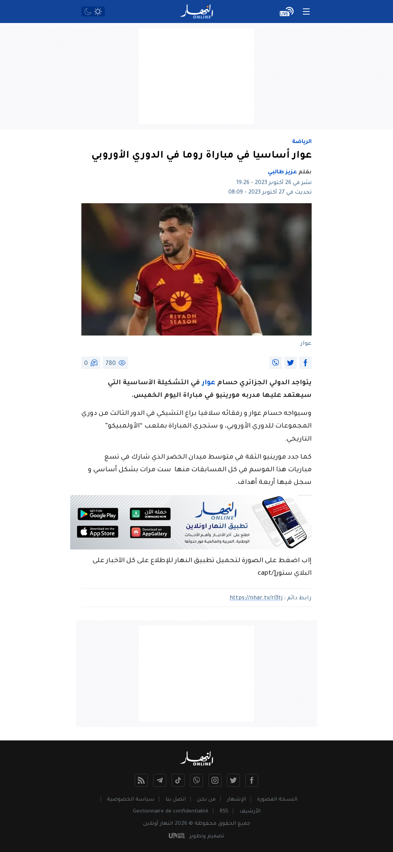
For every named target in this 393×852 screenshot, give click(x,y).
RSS (224, 811)
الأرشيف (250, 811)
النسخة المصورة (277, 800)
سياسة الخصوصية (130, 800)
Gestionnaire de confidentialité (170, 811)
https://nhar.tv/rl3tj (256, 598)
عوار (208, 383)
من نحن (206, 800)
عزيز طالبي (282, 172)
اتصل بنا (175, 800)
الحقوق (227, 824)
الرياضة (302, 142)
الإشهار (236, 800)
